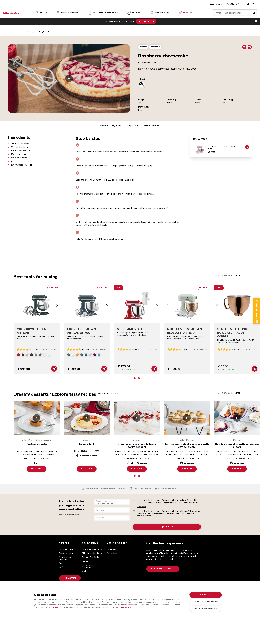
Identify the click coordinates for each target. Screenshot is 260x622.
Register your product (163, 569)
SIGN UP (169, 527)
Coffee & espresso (69, 13)
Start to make (162, 13)
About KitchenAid (234, 4)
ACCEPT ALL (205, 595)
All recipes (31, 32)
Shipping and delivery (92, 553)
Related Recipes (151, 125)
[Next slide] (56, 306)
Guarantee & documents (65, 558)
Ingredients (117, 125)
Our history (112, 553)
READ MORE (36, 469)
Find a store (69, 578)
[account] (248, 4)
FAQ (61, 567)
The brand (112, 549)
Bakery (143, 47)
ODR (84, 571)
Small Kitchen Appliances (105, 13)
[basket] (253, 4)
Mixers (43, 13)
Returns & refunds (90, 557)
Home (10, 32)
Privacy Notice (127, 607)
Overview (103, 125)
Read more (141, 507)
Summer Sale (189, 13)
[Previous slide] (16, 306)
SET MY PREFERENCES (205, 609)
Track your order (66, 553)
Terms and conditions (92, 549)
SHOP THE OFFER (146, 21)
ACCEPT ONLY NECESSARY (205, 602)
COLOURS (136, 13)
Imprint (85, 561)
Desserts (155, 47)
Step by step (133, 125)
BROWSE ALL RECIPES (108, 393)
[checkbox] (134, 501)
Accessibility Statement (88, 566)
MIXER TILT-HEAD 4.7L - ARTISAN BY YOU (224, 147)
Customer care (216, 4)
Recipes (20, 32)
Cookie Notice (52, 607)
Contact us (64, 563)
